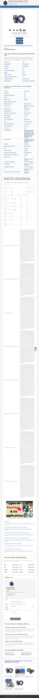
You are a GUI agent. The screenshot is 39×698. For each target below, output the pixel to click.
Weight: (6, 72)
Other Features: (7, 139)
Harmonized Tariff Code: (9, 146)
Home (3, 8)
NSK (5, 564)
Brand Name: (7, 62)
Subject (6, 604)
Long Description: (8, 130)
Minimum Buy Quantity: (9, 70)
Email (6, 599)
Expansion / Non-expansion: (10, 113)
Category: (6, 66)
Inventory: (6, 68)
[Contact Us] (35, 349)
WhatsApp (19, 40)
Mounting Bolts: (7, 115)
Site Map (12, 695)
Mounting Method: (8, 78)
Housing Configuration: (9, 123)
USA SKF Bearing (11, 8)
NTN (5, 567)
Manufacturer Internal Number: (11, 154)
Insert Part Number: (8, 119)
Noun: (5, 148)
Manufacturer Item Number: (10, 152)
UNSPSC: (6, 144)
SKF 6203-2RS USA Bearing (9, 447)
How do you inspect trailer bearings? (15, 627)
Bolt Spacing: (7, 164)
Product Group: (7, 74)
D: (4, 169)
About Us (4, 695)
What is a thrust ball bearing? (13, 641)
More (20, 657)
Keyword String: (7, 150)
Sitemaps (16, 695)
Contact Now (19, 38)
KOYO (21, 569)
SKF (21, 564)
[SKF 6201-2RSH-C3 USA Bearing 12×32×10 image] (19, 19)
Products (6, 8)
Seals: (5, 121)
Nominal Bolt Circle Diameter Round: (12, 171)
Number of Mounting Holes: (10, 76)
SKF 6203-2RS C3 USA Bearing (10, 481)
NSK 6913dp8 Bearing (8, 313)
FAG (21, 567)
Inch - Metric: (7, 128)
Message (7, 609)
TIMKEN (6, 569)
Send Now (15, 618)
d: (4, 159)
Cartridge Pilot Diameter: (9, 161)
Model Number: (7, 64)
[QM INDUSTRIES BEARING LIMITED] (5, 2)
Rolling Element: (7, 108)
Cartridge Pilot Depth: (9, 166)
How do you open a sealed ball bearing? (16, 634)
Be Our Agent (20, 43)
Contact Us (8, 695)
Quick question (6, 607)
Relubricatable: (7, 117)
